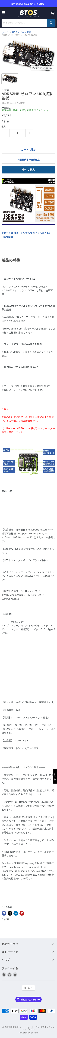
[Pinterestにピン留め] (21, 913)
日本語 (27, 987)
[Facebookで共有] (4, 913)
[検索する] (51, 23)
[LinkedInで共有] (15, 913)
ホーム (5, 32)
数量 (4, 126)
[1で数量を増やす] (29, 133)
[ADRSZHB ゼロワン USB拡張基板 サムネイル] (10, 79)
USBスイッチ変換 (21, 32)
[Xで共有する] (10, 913)
